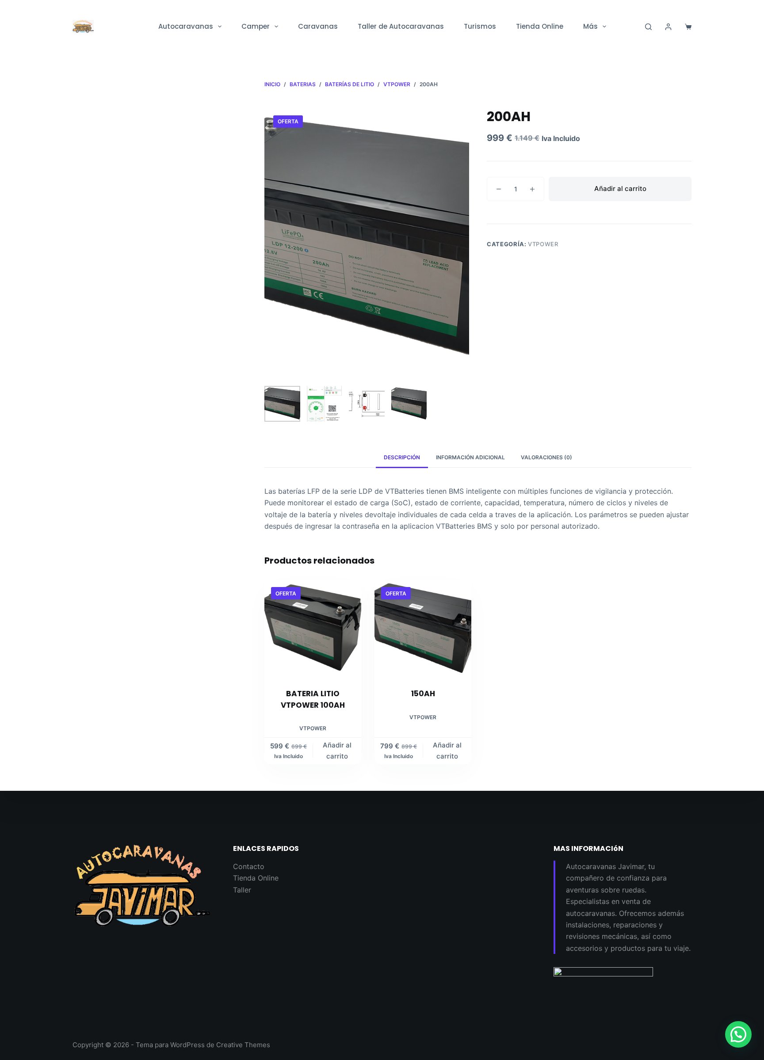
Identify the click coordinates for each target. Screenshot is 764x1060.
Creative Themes (243, 1045)
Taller (242, 889)
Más (590, 26)
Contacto (248, 866)
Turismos (480, 26)
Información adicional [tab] (470, 457)
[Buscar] (648, 26)
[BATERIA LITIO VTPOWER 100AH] (312, 628)
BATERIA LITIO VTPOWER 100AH (313, 699)
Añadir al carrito (620, 188)
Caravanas (318, 26)
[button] (738, 1034)
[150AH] (422, 628)
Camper (255, 26)
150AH (423, 693)
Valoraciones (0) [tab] (546, 457)
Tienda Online (539, 26)
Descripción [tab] (402, 457)
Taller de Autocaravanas (401, 26)
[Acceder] (668, 26)
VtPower (543, 244)
